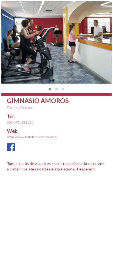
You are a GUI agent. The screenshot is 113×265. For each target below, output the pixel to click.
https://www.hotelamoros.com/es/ (32, 137)
